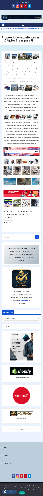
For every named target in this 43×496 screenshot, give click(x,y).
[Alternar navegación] (23, 24)
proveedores (23, 300)
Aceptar (22, 493)
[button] (9, 492)
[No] (41, 490)
